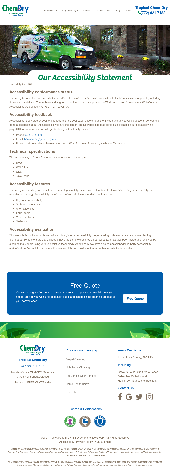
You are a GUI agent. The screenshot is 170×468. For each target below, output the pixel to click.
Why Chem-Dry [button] (69, 10)
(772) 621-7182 (153, 12)
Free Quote (135, 298)
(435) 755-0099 (34, 135)
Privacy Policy (84, 442)
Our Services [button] (49, 10)
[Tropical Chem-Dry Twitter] (139, 397)
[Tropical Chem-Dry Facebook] (120, 397)
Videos (128, 10)
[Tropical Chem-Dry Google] (129, 397)
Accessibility (66, 442)
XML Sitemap (103, 442)
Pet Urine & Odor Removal (81, 376)
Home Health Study (77, 384)
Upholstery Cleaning (78, 367)
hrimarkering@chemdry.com (40, 139)
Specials (87, 10)
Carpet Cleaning (75, 359)
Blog (118, 10)
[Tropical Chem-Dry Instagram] (149, 397)
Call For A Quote (103, 10)
